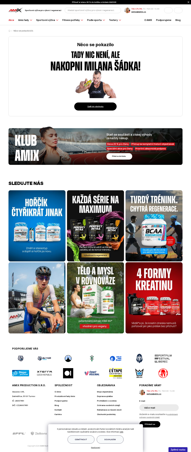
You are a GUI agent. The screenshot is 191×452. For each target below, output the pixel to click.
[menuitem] (12, 20)
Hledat (118, 10)
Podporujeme (61, 400)
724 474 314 (136, 8)
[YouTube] (177, 433)
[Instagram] (169, 433)
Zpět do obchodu (95, 106)
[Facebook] (161, 433)
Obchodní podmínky (106, 414)
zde (121, 431)
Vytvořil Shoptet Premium (23, 446)
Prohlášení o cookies (107, 400)
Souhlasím (110, 439)
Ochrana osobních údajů (108, 405)
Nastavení (95, 447)
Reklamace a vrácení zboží (109, 410)
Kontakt (58, 410)
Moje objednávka (105, 391)
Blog (57, 405)
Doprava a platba (105, 396)
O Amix (58, 391)
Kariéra (58, 414)
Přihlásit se (150, 424)
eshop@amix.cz (138, 11)
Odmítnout (81, 439)
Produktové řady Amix (65, 396)
